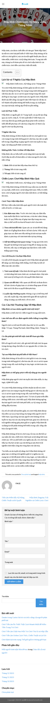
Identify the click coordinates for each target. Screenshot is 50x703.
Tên (7, 541)
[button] (16, 72)
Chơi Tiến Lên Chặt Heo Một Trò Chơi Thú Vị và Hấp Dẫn (25, 631)
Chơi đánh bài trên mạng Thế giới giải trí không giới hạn (24, 639)
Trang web (9, 562)
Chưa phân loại (25, 19)
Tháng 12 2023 (8, 673)
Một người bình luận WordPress (15, 649)
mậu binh (42, 474)
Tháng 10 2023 (8, 681)
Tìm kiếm (5, 596)
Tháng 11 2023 (8, 677)
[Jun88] (25, 4)
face (36, 32)
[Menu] (3, 4)
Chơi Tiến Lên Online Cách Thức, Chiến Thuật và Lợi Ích (24, 635)
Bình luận (9, 521)
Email (7, 552)
